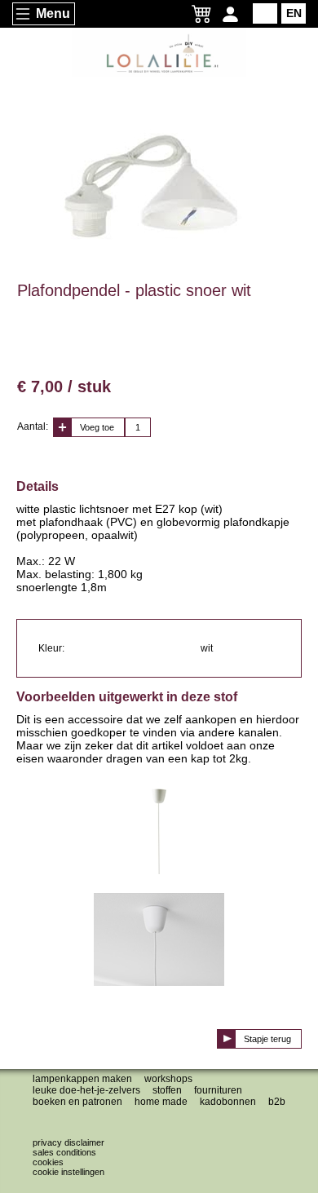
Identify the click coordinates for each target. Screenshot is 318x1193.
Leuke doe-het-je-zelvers (86, 1090)
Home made (161, 1101)
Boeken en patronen (77, 1101)
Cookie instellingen (68, 1172)
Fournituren (218, 1090)
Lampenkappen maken (82, 1079)
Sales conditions (64, 1152)
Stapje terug (267, 1039)
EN (294, 13)
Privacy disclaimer (68, 1142)
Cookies (48, 1162)
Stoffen (167, 1090)
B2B (276, 1101)
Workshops (168, 1079)
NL (265, 13)
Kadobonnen (228, 1101)
